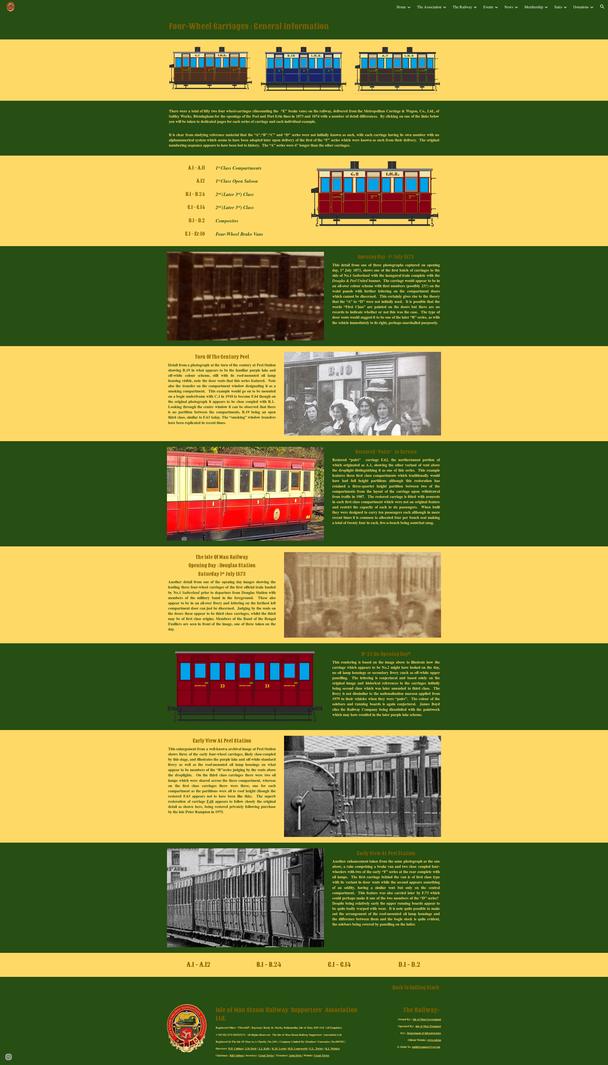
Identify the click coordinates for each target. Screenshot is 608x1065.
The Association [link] (429, 6)
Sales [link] (558, 6)
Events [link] (488, 6)
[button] (602, 6)
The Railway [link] (462, 6)
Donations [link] (581, 6)
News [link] (508, 6)
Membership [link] (533, 6)
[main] (304, 26)
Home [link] (401, 6)
